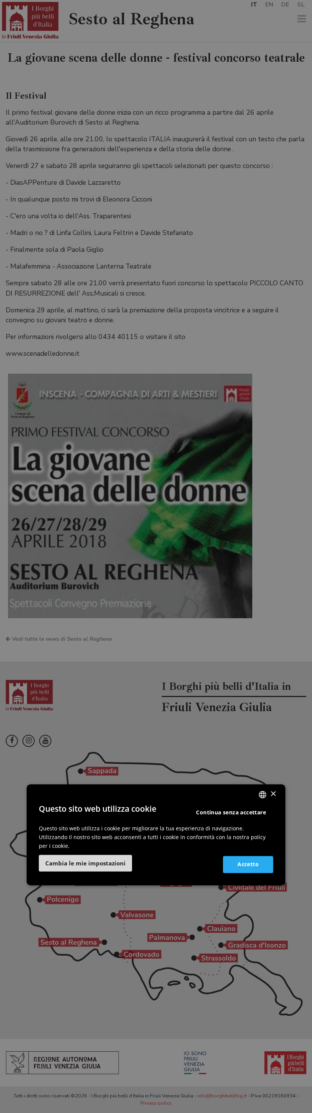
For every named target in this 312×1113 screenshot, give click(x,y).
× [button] (273, 794)
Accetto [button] (248, 864)
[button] (85, 863)
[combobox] (262, 794)
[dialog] (156, 835)
